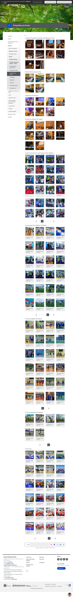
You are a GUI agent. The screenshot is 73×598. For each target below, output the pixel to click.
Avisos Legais (59, 586)
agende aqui (14, 579)
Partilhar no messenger (54, 544)
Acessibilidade (47, 584)
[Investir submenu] (58, 4)
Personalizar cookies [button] (37, 2)
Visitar (66, 6)
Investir (55, 6)
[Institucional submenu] (38, 4)
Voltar (28, 544)
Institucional (34, 6)
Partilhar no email (51, 544)
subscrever (60, 568)
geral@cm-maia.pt (10, 563)
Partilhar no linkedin (60, 544)
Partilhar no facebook (63, 544)
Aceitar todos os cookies (50, 2)
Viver (44, 6)
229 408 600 (9, 562)
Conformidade (53, 584)
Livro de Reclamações (7, 585)
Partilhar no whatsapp (57, 544)
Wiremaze (67, 585)
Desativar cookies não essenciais (64, 2)
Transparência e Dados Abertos (50, 586)
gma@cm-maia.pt (10, 577)
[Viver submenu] (48, 4)
